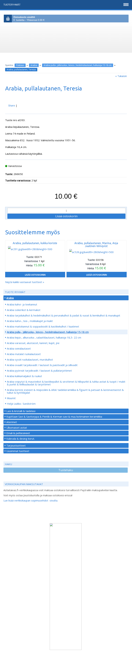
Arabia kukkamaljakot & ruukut (24, 376)
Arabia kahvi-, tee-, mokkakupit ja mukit (30, 321)
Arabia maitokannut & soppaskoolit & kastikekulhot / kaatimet (43, 326)
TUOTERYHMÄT (12, 4)
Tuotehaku (65, 470)
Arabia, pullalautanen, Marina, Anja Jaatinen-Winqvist (96, 245)
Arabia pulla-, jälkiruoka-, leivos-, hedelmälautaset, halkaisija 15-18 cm (78, 65)
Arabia (34, 65)
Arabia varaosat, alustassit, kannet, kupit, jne (33, 343)
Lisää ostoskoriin (35, 274)
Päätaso (20, 65)
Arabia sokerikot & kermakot (23, 310)
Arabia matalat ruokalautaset (24, 354)
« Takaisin (121, 76)
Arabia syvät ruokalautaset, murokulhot (30, 359)
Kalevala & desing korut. (20, 438)
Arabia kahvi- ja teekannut (22, 304)
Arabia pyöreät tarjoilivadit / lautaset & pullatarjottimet (39, 370)
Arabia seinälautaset (19, 348)
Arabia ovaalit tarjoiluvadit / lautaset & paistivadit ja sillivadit (42, 365)
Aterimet (11, 422)
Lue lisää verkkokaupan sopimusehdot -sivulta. (30, 500)
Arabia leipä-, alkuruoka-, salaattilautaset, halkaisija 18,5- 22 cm (44, 337)
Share (11, 105)
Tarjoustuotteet (16, 445)
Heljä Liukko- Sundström (21, 403)
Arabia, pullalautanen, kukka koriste (35, 243)
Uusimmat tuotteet (17, 451)
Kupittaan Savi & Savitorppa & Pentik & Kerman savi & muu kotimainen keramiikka (54, 416)
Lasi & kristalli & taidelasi (20, 411)
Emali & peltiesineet (18, 433)
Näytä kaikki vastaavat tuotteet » (24, 282)
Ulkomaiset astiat (16, 427)
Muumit (11, 398)
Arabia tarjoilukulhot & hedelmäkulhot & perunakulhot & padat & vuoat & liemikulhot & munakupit (63, 315)
